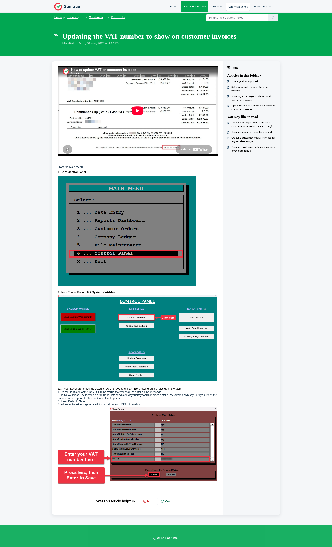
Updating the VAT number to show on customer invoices (253, 107)
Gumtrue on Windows (103, 17)
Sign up (268, 6)
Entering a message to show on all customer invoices (251, 98)
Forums (217, 6)
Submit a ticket (238, 6)
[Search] (273, 17)
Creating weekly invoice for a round (251, 132)
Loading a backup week (245, 81)
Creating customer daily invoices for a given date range (253, 149)
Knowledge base (195, 6)
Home (173, 6)
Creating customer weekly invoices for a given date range (253, 139)
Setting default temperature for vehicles (249, 89)
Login (256, 6)
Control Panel (120, 17)
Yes (167, 501)
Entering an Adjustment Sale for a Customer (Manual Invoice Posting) (251, 124)
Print (234, 67)
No (149, 501)
